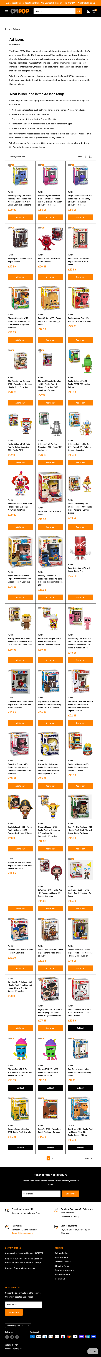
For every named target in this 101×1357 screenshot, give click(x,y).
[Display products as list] (90, 157)
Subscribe (70, 1193)
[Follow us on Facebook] (7, 1337)
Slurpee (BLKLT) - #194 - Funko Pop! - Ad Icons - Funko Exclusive (48, 1072)
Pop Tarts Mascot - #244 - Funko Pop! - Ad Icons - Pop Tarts (79, 1072)
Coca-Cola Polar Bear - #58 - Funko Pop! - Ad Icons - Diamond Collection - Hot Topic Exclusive (80, 706)
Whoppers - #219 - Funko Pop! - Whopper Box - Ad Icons (78, 261)
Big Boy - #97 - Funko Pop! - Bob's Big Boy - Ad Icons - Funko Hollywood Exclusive (50, 1012)
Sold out (80, 1028)
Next (87, 1158)
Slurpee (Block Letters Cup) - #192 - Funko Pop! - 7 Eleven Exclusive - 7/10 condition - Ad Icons (50, 385)
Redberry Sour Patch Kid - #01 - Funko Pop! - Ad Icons (79, 319)
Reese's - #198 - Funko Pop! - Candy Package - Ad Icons (50, 1130)
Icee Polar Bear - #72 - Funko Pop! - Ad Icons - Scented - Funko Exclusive (20, 704)
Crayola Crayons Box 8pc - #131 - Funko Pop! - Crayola (19, 1130)
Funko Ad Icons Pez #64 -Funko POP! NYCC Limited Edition (79, 384)
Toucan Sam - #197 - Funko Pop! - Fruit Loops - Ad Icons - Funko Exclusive (20, 865)
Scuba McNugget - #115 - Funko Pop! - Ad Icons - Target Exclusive (78, 767)
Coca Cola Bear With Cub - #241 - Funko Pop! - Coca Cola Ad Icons (79, 1012)
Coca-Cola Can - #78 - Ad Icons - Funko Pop (79, 569)
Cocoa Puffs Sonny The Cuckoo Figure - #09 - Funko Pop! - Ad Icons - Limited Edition (80, 508)
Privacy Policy (61, 1253)
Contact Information (64, 1270)
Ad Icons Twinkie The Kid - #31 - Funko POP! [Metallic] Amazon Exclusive (79, 447)
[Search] (78, 11)
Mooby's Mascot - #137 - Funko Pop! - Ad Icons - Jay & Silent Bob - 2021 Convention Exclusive (49, 831)
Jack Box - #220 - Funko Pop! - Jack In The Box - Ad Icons (79, 893)
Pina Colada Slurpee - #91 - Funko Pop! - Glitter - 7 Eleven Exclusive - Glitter (49, 641)
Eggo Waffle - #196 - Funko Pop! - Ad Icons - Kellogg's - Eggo (49, 321)
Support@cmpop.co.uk (22, 1233)
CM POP (71, 1125)
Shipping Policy (62, 1266)
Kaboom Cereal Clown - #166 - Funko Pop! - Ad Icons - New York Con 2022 (20, 506)
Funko (10, 192)
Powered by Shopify (13, 1349)
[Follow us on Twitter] (12, 1337)
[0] (93, 11)
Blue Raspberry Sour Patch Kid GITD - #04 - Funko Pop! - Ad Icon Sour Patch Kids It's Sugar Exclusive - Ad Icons (20, 200)
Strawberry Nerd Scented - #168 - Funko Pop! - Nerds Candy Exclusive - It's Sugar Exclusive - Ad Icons (50, 200)
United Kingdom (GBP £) (16, 1325)
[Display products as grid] (86, 157)
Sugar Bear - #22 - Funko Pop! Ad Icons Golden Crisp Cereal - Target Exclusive (19, 578)
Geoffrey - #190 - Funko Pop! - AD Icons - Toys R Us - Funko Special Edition (80, 1132)
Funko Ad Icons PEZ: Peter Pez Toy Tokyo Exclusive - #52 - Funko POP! (19, 447)
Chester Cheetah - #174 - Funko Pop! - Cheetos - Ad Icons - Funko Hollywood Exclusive (19, 323)
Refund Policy (61, 1257)
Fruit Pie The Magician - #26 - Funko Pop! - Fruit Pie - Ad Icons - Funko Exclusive (80, 830)
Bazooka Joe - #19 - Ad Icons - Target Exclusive (20, 951)
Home (7, 29)
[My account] (88, 11)
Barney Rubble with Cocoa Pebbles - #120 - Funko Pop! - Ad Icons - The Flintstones (20, 641)
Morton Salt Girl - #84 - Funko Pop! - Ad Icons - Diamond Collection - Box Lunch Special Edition (49, 769)
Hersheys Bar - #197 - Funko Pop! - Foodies (20, 260)
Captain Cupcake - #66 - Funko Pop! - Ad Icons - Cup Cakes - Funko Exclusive (49, 704)
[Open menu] (6, 11)
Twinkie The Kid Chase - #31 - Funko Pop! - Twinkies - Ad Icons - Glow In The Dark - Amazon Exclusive (20, 986)
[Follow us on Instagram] (17, 1337)
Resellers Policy (62, 1274)
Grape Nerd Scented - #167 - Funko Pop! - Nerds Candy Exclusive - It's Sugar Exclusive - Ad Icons (80, 200)
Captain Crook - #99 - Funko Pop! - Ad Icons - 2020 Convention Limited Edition (20, 830)
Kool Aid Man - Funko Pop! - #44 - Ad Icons (49, 260)
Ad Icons (16, 29)
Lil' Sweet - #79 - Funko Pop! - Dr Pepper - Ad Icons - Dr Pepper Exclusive (50, 893)
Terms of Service (63, 1261)
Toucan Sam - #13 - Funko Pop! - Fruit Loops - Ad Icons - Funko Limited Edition (80, 952)
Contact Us (60, 1278)
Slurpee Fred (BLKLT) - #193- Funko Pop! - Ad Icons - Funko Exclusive (20, 1072)
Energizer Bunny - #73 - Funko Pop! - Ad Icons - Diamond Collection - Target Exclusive (20, 769)
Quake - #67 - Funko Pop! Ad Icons (50, 513)
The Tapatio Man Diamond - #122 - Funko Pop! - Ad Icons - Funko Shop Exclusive (20, 384)
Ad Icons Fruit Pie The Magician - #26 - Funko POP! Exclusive (50, 447)
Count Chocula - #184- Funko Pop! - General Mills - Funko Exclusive (50, 952)
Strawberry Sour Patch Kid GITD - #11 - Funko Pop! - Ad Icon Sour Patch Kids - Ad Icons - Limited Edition (79, 643)
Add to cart (20, 217)
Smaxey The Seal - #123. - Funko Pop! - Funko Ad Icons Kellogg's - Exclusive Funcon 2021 (50, 580)
